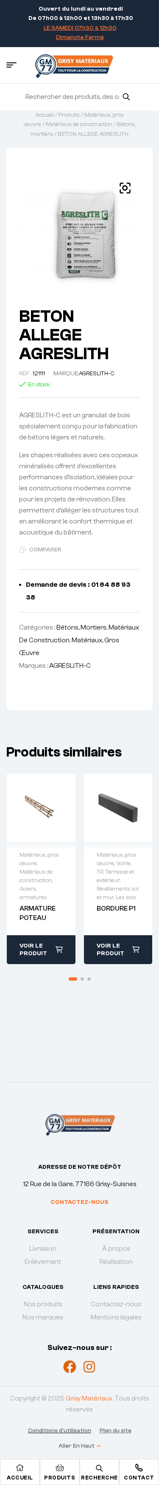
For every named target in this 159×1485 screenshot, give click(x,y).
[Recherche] (126, 97)
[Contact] (139, 1467)
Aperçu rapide (32, 807)
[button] (125, 188)
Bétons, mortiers (81, 627)
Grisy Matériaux (89, 1398)
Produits (69, 115)
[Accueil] (20, 1467)
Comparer (45, 549)
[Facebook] (69, 1366)
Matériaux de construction (79, 124)
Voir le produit (33, 949)
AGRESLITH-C (96, 373)
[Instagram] (89, 1366)
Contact (139, 1477)
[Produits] (60, 1467)
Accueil (44, 115)
